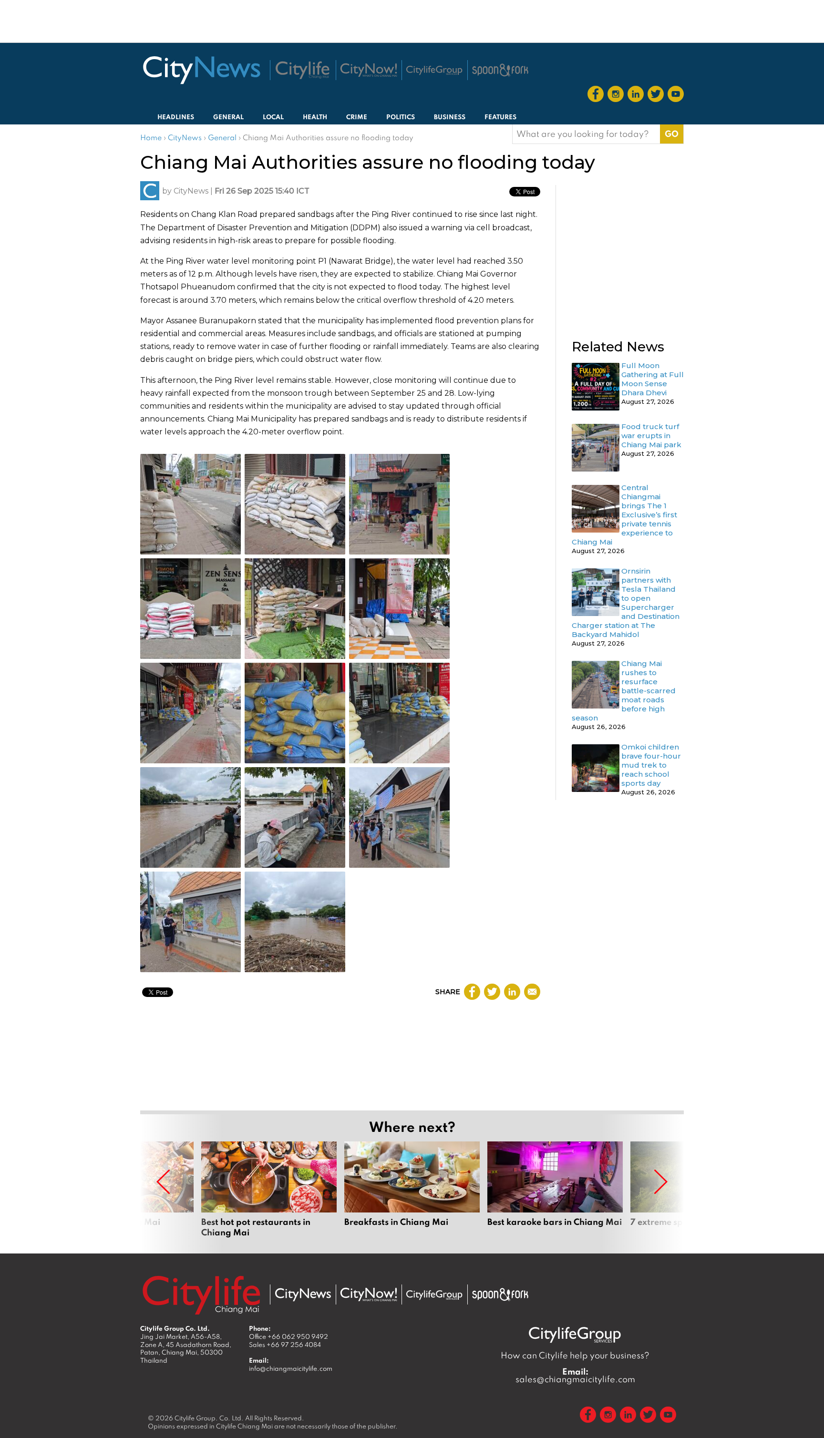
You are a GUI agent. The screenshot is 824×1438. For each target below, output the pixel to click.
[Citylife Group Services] (434, 70)
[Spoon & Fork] (500, 70)
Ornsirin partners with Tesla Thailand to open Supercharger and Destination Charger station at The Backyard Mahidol (626, 602)
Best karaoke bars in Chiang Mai (555, 1189)
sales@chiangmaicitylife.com (575, 1375)
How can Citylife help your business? (575, 1355)
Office (288, 1336)
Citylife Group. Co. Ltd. (209, 1418)
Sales (285, 1344)
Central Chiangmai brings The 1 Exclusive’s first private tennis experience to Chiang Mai (624, 514)
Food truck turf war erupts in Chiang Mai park (651, 435)
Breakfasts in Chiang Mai (412, 1189)
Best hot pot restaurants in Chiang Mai (269, 1189)
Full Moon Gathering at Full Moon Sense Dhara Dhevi (652, 379)
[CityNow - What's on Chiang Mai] (369, 1294)
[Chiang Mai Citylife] (303, 70)
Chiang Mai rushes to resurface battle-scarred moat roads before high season (624, 690)
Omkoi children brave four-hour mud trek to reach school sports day (651, 765)
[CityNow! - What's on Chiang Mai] (369, 70)
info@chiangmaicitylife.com (290, 1368)
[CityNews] (201, 70)
